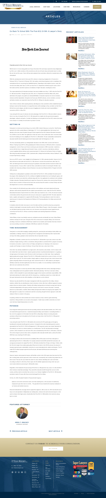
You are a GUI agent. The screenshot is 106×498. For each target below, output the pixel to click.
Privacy (82, 493)
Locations (56, 6)
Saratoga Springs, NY (35, 480)
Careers (86, 6)
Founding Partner (22, 424)
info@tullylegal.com (18, 467)
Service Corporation (91, 493)
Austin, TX (34, 465)
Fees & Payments (60, 466)
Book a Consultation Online (80, 1)
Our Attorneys (48, 468)
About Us (48, 465)
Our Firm (67, 6)
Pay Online (64, 1)
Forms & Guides (60, 473)
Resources (76, 6)
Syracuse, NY (35, 482)
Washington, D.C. (36, 484)
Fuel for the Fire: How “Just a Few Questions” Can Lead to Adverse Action (87, 111)
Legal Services (35, 6)
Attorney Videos (60, 475)
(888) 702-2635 (17, 465)
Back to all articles (19, 27)
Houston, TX (35, 469)
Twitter (16, 472)
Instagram (25, 472)
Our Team (46, 6)
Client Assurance (60, 468)
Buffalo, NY (35, 467)
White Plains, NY (36, 487)
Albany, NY (34, 463)
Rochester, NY (35, 477)
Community (48, 478)
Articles (58, 477)
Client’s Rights (59, 471)
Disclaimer (76, 493)
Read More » (81, 50)
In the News (47, 473)
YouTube (22, 472)
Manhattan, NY (36, 475)
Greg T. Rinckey (22, 422)
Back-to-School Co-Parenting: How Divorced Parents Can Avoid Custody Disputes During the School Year (87, 94)
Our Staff (48, 470)
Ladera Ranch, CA (35, 472)
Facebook (12, 472)
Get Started (53, 448)
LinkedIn (19, 472)
